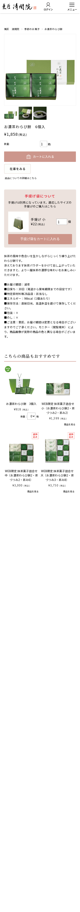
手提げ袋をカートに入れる (40, 239)
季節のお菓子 (32, 29)
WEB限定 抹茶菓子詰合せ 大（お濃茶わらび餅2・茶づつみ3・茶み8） (59, 475)
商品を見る (69, 424)
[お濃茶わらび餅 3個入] (21, 382)
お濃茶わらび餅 (54, 29)
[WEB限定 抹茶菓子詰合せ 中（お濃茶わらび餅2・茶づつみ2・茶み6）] (21, 449)
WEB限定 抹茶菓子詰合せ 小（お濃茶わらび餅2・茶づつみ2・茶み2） (59, 408)
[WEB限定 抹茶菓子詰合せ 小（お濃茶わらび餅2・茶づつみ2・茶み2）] (58, 382)
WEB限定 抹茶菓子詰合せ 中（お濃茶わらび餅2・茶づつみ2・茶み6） (23, 475)
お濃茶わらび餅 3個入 (21, 404)
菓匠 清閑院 (12, 29)
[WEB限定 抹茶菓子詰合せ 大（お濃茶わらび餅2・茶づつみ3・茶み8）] (57, 449)
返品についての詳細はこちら (21, 178)
